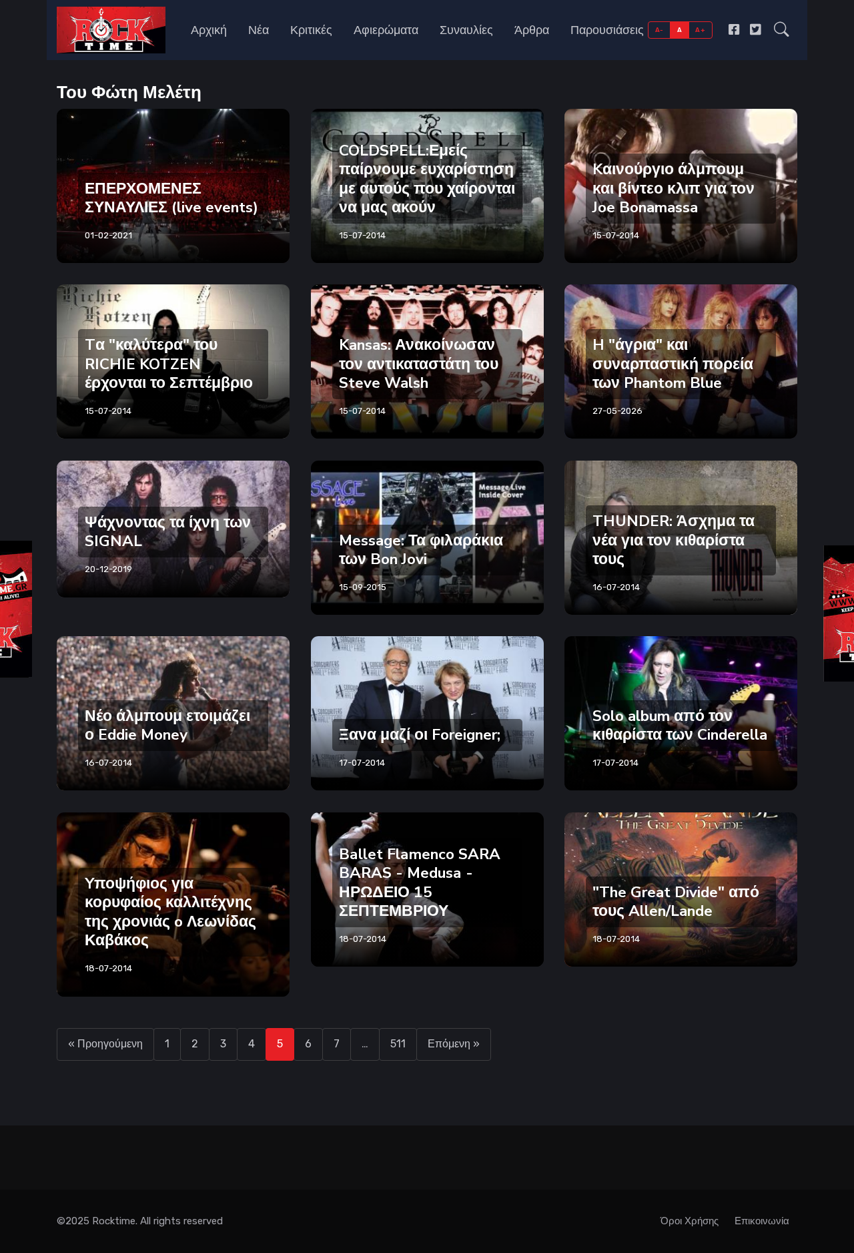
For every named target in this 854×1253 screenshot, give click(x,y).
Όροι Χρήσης (690, 1221)
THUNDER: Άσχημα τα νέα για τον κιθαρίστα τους (673, 540)
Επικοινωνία (762, 1221)
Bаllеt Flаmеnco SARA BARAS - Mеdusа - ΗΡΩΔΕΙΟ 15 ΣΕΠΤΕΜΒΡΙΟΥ (419, 882)
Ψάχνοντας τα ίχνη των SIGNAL (168, 531)
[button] (781, 30)
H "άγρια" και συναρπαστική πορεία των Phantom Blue (672, 364)
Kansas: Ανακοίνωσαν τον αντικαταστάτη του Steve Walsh (418, 364)
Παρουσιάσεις (607, 30)
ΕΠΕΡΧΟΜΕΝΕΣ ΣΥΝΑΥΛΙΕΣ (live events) (171, 197)
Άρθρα (531, 30)
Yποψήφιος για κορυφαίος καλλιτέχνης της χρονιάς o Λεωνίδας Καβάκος (170, 911)
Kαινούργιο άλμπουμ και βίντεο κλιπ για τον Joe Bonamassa (673, 188)
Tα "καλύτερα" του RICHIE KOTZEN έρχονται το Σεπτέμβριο (169, 364)
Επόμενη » (454, 1043)
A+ (700, 29)
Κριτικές (311, 30)
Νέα (258, 30)
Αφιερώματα (386, 30)
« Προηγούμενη (105, 1043)
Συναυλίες (466, 30)
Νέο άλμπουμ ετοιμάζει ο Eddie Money (167, 725)
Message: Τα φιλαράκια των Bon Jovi (421, 549)
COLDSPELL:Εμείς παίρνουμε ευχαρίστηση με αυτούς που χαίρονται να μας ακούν (427, 178)
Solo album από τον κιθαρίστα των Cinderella (679, 725)
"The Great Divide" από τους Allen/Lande (675, 901)
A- (659, 29)
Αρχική (209, 30)
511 (398, 1043)
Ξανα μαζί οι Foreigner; (419, 734)
